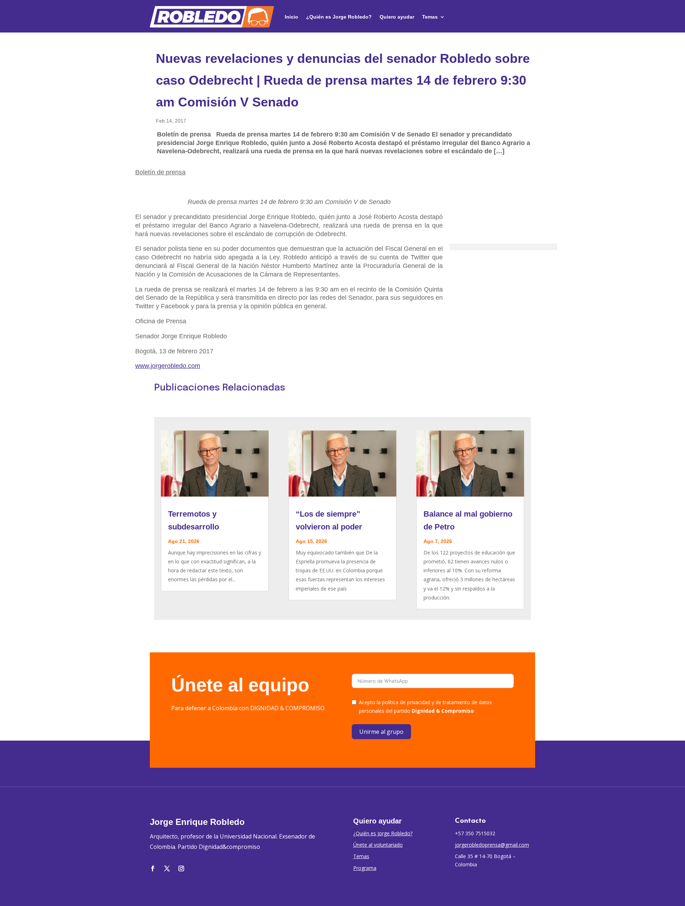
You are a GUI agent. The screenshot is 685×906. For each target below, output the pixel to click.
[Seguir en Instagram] (181, 868)
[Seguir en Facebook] (152, 868)
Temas (430, 17)
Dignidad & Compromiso (443, 710)
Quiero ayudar (397, 17)
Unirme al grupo (381, 732)
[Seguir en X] (167, 868)
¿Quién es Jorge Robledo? (339, 17)
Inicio (291, 17)
